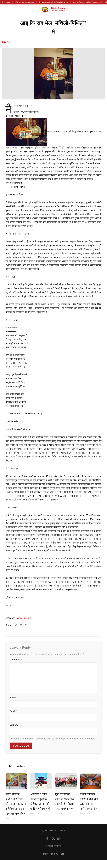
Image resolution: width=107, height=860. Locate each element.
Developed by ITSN (53, 854)
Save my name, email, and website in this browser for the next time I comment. (54, 738)
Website (14, 725)
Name (14, 697)
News (19, 618)
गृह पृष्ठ (45, 830)
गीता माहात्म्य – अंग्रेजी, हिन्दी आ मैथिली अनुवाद (53, 2)
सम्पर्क (62, 830)
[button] (4, 9)
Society (27, 618)
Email (13, 711)
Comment (16, 659)
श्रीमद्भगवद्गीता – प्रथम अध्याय (24, 2)
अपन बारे (53, 830)
